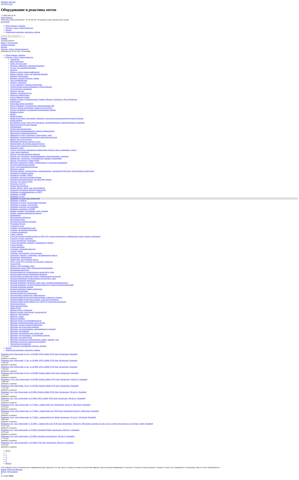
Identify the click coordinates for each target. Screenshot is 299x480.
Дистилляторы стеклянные (21, 89)
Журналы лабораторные (19, 95)
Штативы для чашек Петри (21, 337)
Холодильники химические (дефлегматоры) (27, 295)
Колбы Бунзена (16, 116)
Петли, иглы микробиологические (24, 167)
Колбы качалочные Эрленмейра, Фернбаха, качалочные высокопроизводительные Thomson (46, 118)
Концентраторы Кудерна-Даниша (23, 125)
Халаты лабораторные (19, 291)
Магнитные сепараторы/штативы (23, 133)
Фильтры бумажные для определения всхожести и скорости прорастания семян (41, 285)
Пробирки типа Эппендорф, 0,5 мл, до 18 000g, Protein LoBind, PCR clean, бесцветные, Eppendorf (39, 373)
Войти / (4, 43)
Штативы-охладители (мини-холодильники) (28, 342)
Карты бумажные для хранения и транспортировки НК (32, 106)
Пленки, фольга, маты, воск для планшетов (27, 188)
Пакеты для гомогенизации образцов (25, 154)
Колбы (13, 114)
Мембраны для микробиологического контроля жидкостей (33, 137)
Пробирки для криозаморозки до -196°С (26, 192)
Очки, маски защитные (19, 152)
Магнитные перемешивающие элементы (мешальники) (32, 131)
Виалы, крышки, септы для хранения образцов (29, 74)
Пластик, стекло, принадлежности (19, 28)
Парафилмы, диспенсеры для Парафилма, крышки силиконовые (36, 158)
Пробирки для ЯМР (18, 194)
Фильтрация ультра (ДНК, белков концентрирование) (31, 268)
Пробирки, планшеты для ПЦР (22, 209)
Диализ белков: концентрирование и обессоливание (31, 87)
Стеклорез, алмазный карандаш (22, 249)
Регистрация (12, 43)
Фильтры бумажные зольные (21, 287)
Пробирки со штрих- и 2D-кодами (23, 205)
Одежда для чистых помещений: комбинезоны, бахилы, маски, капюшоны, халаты (43, 150)
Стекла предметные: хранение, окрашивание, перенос (31, 243)
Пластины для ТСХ (18, 184)
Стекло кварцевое (17, 247)
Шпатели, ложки (17, 316)
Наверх (4, 470)
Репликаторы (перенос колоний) (23, 222)
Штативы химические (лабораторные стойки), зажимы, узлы (34, 340)
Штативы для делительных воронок (24, 327)
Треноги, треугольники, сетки (22, 266)
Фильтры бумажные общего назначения (26, 289)
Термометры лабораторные (21, 257)
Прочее (8, 30)
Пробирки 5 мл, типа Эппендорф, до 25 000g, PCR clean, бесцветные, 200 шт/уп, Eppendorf (37, 443)
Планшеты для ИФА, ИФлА (21, 175)
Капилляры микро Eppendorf (21, 104)
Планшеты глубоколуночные (21, 173)
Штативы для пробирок (19, 331)
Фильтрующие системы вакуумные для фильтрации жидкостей (35, 276)
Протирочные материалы (20, 217)
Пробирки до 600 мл (18, 201)
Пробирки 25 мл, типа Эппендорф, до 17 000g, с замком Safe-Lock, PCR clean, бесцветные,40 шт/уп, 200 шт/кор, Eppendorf (50, 411)
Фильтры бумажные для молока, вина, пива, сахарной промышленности (39, 283)
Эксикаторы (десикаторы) (20, 344)
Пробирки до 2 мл (17, 196)
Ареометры (14, 59)
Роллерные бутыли (17, 224)
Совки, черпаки (16, 234)
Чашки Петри (15, 308)
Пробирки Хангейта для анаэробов (24, 207)
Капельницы (15, 102)
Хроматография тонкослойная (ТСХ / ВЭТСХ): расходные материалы (38, 302)
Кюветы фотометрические (20, 129)
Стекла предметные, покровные (23, 241)
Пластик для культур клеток (21, 182)
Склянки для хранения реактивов (23, 230)
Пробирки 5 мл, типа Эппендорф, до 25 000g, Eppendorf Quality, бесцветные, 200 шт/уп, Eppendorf (40, 430)
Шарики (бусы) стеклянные (21, 310)
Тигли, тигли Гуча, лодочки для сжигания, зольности (31, 262)
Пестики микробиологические (22, 165)
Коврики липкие (17, 112)
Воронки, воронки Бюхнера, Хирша (24, 78)
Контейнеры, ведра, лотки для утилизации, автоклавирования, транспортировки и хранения (47, 123)
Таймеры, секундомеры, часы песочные (26, 253)
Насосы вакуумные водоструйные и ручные (28, 146)
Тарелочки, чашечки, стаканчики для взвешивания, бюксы (33, 255)
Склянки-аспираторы (18, 232)
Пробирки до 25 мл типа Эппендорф (25, 198)
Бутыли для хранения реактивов (23, 68)
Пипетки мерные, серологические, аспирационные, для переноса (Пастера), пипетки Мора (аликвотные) (52, 171)
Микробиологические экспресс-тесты (25, 142)
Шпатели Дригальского (19, 314)
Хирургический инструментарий (23, 293)
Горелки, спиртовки (18, 83)
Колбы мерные (16, 120)
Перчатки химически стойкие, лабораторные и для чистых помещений (38, 163)
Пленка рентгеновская (19, 186)
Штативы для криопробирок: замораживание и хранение (33, 329)
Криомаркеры (15, 127)
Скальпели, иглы (17, 226)
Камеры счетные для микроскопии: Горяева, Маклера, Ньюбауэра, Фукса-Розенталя (43, 99)
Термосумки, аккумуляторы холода (24, 260)
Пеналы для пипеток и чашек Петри (24, 161)
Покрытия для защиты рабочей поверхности (28, 190)
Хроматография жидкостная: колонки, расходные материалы (34, 300)
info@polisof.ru (7, 18)
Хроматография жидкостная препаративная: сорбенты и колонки (36, 297)
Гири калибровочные (18, 80)
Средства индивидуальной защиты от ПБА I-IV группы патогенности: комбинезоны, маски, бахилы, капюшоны (55, 236)
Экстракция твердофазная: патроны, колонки (28, 346)
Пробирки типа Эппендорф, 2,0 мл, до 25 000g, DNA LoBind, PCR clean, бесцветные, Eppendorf (39, 367)
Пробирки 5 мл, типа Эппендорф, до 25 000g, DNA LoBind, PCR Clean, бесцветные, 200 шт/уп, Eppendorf (43, 398)
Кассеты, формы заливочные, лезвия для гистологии (31, 108)
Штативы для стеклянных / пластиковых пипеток (30, 335)
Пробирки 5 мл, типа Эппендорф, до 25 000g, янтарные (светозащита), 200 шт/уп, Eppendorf (38, 436)
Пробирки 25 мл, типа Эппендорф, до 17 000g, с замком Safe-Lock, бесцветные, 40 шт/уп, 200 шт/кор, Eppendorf (45, 405)
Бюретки (13, 70)
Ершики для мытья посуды (21, 93)
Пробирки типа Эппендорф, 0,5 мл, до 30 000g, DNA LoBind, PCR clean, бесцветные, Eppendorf (39, 354)
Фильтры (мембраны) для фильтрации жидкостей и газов (33, 279)
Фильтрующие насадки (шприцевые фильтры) (28, 274)
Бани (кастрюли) (17, 62)
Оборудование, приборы (15, 26)
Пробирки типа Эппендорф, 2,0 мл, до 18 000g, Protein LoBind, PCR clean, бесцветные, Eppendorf (39, 386)
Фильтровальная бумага (19, 270)
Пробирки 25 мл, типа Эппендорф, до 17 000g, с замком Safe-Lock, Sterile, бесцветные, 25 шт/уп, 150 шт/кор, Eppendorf (48, 417)
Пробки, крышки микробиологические (25, 213)
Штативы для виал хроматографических (26, 325)
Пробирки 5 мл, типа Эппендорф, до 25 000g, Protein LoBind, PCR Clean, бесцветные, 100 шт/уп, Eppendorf (43, 392)
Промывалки (15, 215)
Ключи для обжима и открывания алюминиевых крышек (33, 110)
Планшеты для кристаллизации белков (25, 177)
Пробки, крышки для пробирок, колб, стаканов (29, 211)
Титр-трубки (15, 264)
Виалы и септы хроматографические (25, 72)
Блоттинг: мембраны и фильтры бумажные (27, 66)
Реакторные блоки (17, 220)
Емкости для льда (17, 91)
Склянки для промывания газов (23, 228)
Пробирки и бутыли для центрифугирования (28, 203)
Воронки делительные (19, 76)
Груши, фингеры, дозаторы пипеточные (26, 85)
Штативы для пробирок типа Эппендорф (26, 333)
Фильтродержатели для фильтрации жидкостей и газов (32, 272)
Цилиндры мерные (17, 304)
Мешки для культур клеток (21, 139)
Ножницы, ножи (17, 148)
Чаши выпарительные (19, 306)
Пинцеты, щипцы (17, 169)
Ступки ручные (16, 251)
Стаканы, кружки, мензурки (21, 238)
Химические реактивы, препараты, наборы (23, 32)
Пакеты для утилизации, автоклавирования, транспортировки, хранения (39, 156)
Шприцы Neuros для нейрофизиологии (25, 321)
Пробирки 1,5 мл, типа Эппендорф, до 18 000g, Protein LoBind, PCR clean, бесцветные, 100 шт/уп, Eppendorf (44, 379)
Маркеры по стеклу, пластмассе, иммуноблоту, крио (31, 135)
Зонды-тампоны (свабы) (20, 97)
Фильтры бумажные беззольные (23, 281)
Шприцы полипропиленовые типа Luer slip (27, 323)
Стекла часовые (16, 245)
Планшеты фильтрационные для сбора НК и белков (31, 179)
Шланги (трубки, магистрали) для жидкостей (28, 312)
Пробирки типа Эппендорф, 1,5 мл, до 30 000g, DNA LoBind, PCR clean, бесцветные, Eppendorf (39, 360)
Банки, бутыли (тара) (18, 64)
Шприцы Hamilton (17, 319)
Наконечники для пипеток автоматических (27, 144)
